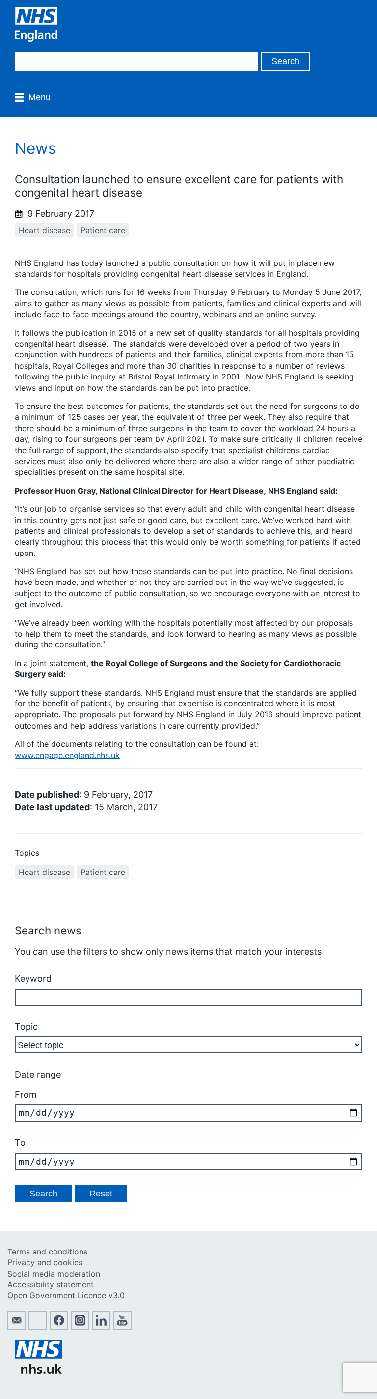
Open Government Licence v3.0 (66, 1295)
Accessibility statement (50, 1284)
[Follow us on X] (37, 1327)
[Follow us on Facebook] (59, 1327)
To (20, 1142)
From (26, 1094)
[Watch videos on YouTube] (122, 1327)
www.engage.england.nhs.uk (67, 755)
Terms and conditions (47, 1251)
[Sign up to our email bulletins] (16, 1327)
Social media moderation (53, 1274)
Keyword (33, 978)
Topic (26, 1026)
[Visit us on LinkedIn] (101, 1327)
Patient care (103, 230)
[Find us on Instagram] (80, 1327)
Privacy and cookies (44, 1262)
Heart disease (44, 230)
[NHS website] (38, 1371)
